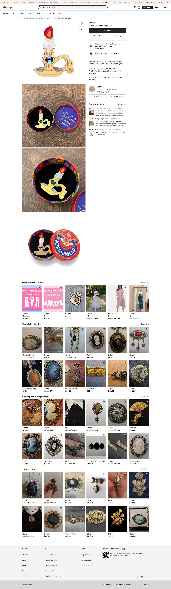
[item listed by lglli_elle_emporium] (96, 519)
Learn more (99, 48)
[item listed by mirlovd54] (53, 412)
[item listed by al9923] (32, 298)
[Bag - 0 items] (139, 7)
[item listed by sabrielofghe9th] (32, 519)
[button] (111, 92)
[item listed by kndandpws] (96, 446)
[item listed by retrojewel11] (32, 373)
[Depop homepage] (7, 7)
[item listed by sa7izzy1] (32, 412)
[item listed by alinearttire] (96, 373)
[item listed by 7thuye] (75, 412)
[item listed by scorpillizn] (75, 373)
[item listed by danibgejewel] (117, 485)
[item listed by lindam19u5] (53, 373)
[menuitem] (7, 13)
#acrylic (119, 71)
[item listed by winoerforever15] (139, 412)
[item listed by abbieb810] (32, 340)
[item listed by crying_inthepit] (139, 519)
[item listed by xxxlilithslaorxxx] (139, 373)
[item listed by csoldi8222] (117, 412)
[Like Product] (39, 287)
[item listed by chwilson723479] (75, 485)
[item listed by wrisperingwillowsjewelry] (75, 340)
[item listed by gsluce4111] (96, 340)
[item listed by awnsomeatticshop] (117, 519)
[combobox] (73, 7)
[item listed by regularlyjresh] (53, 340)
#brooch (111, 71)
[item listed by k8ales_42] (117, 446)
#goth (92, 71)
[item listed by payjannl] (53, 485)
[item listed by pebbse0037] (139, 340)
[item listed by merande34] (32, 485)
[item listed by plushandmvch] (75, 519)
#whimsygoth (101, 71)
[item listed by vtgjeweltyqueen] (53, 446)
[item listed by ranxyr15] (139, 485)
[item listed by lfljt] (139, 446)
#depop (92, 73)
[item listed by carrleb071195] (96, 412)
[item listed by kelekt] (96, 485)
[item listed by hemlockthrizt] (117, 373)
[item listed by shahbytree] (117, 340)
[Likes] (135, 7)
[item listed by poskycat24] (53, 519)
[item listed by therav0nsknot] (75, 446)
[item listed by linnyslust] (32, 446)
